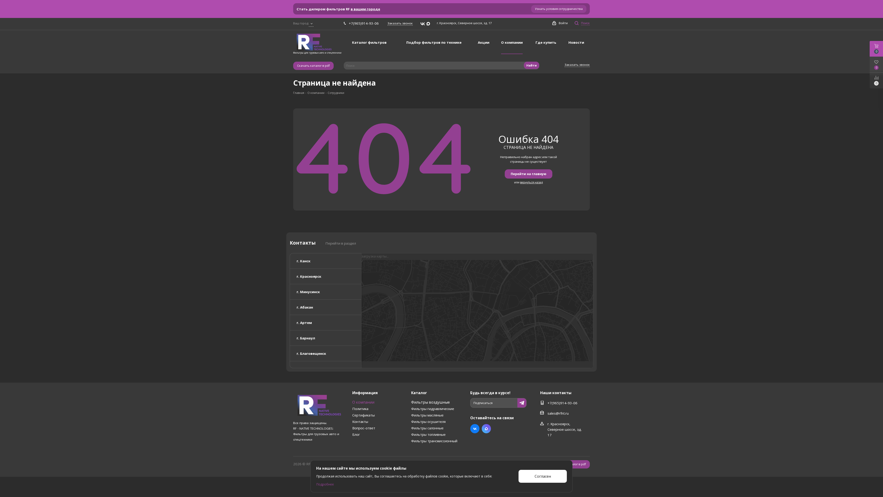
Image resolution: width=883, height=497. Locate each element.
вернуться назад (531, 182)
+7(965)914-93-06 (364, 23)
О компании (363, 402)
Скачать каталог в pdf (313, 66)
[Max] (428, 24)
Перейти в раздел (340, 243)
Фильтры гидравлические (432, 408)
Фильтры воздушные (430, 402)
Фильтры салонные (427, 428)
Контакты (360, 421)
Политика (360, 408)
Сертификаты (363, 415)
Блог (356, 434)
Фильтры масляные (427, 415)
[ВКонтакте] (423, 24)
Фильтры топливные (428, 434)
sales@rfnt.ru (558, 413)
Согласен (543, 476)
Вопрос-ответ (363, 428)
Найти (531, 65)
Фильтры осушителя (428, 421)
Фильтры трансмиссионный (434, 441)
